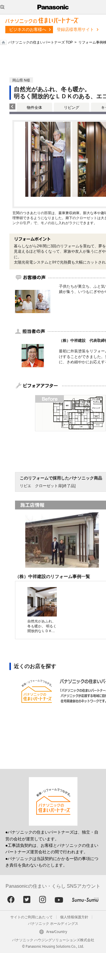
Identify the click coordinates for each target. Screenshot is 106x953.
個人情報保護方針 (74, 917)
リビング (71, 107)
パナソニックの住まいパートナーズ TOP (40, 42)
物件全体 (34, 107)
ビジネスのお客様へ (27, 29)
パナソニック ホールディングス (53, 923)
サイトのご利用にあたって (31, 917)
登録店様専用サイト (75, 29)
